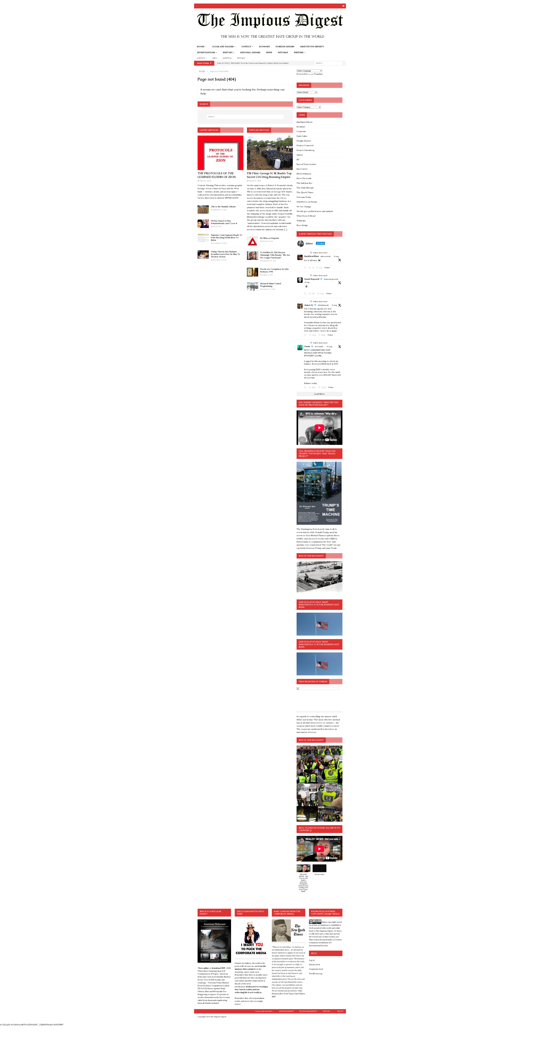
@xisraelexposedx (331, 279)
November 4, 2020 (219, 260)
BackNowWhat (311, 256)
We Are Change (304, 206)
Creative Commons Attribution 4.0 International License (325, 943)
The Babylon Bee (304, 183)
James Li (308, 305)
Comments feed (316, 969)
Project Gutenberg (305, 150)
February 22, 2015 (268, 289)
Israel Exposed (311, 279)
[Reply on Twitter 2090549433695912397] (305, 387)
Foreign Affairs (285, 46)
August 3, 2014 (267, 275)
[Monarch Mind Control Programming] (252, 286)
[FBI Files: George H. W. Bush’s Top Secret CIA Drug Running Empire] (270, 153)
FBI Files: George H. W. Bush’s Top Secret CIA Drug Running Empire (269, 175)
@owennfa (319, 346)
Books (200, 46)
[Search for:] (328, 63)
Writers (298, 52)
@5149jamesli (323, 305)
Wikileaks (301, 220)
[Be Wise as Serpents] (252, 241)
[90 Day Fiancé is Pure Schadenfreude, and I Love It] (203, 224)
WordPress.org (315, 973)
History (227, 52)
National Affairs (250, 52)
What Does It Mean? (306, 216)
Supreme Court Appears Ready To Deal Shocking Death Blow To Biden (226, 237)
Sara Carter (302, 169)
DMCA (214, 58)
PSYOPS (340, 1011)
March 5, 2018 (255, 181)
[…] (285, 229)
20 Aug (329, 346)
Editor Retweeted (320, 253)
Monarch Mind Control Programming (270, 284)
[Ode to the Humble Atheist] (203, 209)
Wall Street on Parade (307, 202)
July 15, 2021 (217, 226)
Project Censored (305, 145)
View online (203, 968)
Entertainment (286, 1011)
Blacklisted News (304, 122)
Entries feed (314, 964)
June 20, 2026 (205, 181)
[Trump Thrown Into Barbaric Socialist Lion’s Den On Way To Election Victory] (203, 254)
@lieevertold (325, 256)
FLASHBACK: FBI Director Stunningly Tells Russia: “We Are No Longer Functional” (275, 255)
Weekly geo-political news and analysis (315, 211)
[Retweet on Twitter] (311, 252)
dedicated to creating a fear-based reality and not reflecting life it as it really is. (251, 989)
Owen (307, 346)
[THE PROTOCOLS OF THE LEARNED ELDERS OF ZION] (221, 153)
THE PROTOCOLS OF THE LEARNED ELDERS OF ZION (217, 175)
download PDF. (218, 968)
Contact (246, 46)
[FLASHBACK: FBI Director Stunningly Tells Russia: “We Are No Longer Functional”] (252, 255)
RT (298, 159)
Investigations (206, 52)
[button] (303, 879)
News (269, 52)
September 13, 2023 (220, 210)
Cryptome (301, 131)
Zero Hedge (302, 225)
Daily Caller (302, 136)
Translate (318, 74)
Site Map (283, 52)
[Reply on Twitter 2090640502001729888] (305, 268)
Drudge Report (304, 141)
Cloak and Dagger (223, 46)
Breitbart (301, 126)
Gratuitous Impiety (312, 46)
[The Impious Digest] (270, 42)
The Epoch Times (305, 192)
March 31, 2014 (267, 241)
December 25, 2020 (220, 243)
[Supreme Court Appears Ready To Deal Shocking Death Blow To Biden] (203, 238)
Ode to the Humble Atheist (223, 206)
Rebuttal (227, 58)
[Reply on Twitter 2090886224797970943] (305, 294)
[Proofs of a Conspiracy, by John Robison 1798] (252, 272)
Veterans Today (304, 197)
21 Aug (336, 256)
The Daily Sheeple (305, 187)
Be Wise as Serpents (269, 238)
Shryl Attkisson (304, 173)
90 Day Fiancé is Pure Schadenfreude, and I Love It (224, 222)
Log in (312, 960)
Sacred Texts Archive (306, 164)
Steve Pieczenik (304, 178)
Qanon (300, 155)
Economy (264, 46)
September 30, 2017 (269, 261)
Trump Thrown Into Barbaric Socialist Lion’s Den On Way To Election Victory (225, 254)
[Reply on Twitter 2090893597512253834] (305, 335)
